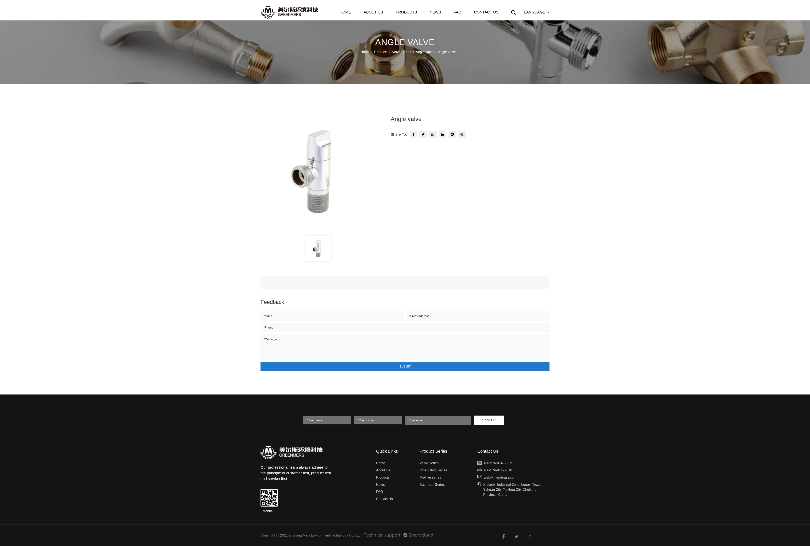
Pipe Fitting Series (433, 470)
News (435, 12)
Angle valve (424, 52)
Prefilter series (430, 477)
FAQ (457, 12)
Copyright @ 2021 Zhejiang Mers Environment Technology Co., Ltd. (311, 535)
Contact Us (486, 12)
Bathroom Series (432, 484)
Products (406, 12)
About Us (373, 12)
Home (345, 12)
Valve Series (401, 52)
